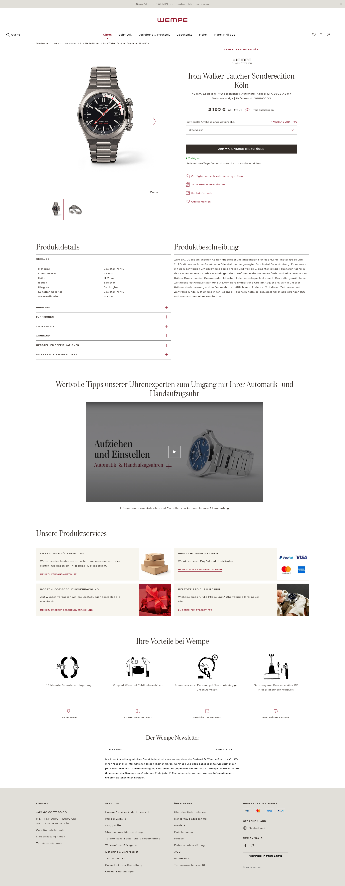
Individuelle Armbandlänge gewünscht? (210, 122)
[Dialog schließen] (342, 4)
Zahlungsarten (115, 858)
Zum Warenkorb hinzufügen (241, 149)
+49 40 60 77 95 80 (51, 812)
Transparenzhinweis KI (189, 865)
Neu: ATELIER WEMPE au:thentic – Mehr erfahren (172, 4)
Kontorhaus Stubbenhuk (190, 818)
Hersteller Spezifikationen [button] (57, 345)
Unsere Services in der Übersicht (127, 812)
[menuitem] (313, 34)
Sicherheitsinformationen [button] (56, 354)
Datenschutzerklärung (189, 845)
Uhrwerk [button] (43, 307)
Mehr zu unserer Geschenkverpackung (66, 610)
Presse (179, 838)
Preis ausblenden (263, 110)
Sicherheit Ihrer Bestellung (123, 865)
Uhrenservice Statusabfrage (124, 832)
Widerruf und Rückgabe (121, 845)
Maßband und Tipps (284, 122)
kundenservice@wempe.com (124, 773)
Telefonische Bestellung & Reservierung (132, 838)
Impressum (181, 858)
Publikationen (183, 832)
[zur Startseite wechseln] (172, 20)
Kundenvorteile (115, 818)
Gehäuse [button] (42, 259)
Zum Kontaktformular (51, 830)
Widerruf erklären (265, 856)
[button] (205, 185)
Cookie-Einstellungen (120, 871)
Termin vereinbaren (49, 843)
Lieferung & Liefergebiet (121, 851)
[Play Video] (174, 452)
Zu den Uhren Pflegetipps (195, 610)
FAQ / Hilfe (113, 825)
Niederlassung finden (50, 836)
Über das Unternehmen (190, 812)
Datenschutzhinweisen (130, 777)
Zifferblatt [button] (45, 326)
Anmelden (224, 749)
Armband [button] (43, 335)
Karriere (179, 825)
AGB (177, 851)
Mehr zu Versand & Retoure (58, 574)
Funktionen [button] (45, 317)
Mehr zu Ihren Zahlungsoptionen (200, 570)
